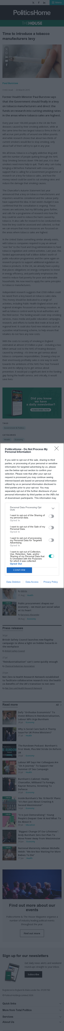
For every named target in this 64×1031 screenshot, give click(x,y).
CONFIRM (19, 570)
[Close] (57, 449)
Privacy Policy (50, 582)
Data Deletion (13, 582)
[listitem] (32, 508)
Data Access (32, 582)
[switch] (51, 516)
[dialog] (32, 515)
